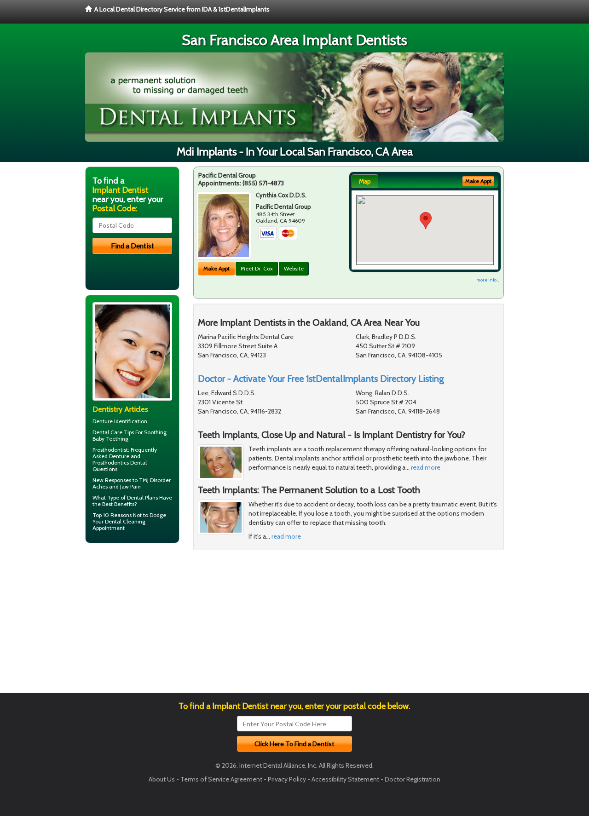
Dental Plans (142, 497)
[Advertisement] (132, 621)
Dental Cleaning (125, 521)
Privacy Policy (287, 779)
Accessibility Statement (345, 779)
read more (425, 467)
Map (365, 181)
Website (294, 268)
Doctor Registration (412, 779)
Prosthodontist (110, 449)
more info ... (487, 280)
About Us (162, 779)
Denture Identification (119, 421)
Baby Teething (110, 438)
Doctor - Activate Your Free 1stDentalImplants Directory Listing (321, 378)
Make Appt (216, 268)
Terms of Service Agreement (221, 779)
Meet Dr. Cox (257, 268)
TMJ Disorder (155, 480)
